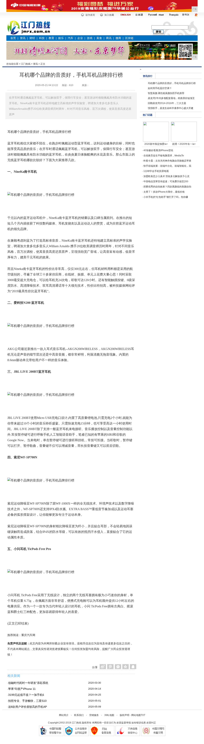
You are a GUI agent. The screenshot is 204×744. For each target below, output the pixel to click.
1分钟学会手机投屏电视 (156, 171)
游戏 (89, 38)
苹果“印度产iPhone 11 (22, 688)
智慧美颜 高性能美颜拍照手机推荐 (166, 93)
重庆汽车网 (28, 635)
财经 (32, 38)
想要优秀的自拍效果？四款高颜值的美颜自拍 (167, 186)
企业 (80, 38)
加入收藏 (109, 15)
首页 (13, 38)
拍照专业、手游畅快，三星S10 (27, 700)
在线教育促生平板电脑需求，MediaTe (163, 155)
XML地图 (109, 715)
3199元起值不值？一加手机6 (26, 694)
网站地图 (136, 715)
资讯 (23, 38)
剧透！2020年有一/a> (184, 144)
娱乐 (61, 38)
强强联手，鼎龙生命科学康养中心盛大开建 (170, 108)
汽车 (70, 38)
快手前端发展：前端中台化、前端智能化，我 (167, 166)
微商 (118, 38)
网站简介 (64, 715)
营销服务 (94, 715)
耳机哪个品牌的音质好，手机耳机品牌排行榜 (172, 83)
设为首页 (90, 15)
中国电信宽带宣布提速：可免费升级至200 (165, 181)
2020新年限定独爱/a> (156, 144)
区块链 (129, 38)
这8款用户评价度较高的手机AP (27, 706)
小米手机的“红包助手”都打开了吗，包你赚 (165, 197)
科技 (42, 38)
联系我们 (79, 715)
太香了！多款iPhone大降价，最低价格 (164, 191)
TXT (143, 715)
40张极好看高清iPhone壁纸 (158, 150)
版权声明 (124, 715)
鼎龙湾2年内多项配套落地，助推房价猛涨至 (171, 98)
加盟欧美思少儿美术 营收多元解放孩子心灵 (166, 176)
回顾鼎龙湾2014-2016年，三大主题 (167, 103)
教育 (51, 38)
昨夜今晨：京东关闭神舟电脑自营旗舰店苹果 (167, 160)
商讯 (109, 38)
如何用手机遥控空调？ (160, 88)
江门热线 (25, 64)
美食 (99, 38)
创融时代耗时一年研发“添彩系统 (28, 682)
